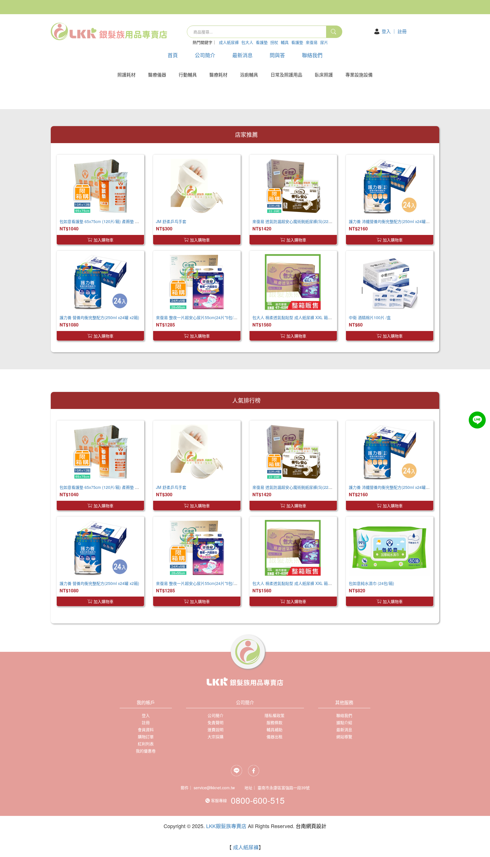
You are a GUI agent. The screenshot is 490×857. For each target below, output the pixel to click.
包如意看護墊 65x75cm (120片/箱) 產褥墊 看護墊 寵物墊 (110, 221)
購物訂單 (146, 736)
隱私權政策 (274, 715)
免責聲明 (215, 722)
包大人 (247, 42)
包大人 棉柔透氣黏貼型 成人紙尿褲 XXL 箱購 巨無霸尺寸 (302, 317)
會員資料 (146, 729)
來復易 (312, 42)
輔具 (285, 42)
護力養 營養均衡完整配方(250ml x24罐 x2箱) (99, 317)
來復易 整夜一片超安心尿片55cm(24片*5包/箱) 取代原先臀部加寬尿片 (218, 317)
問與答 (277, 55)
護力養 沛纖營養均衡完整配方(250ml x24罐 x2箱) (392, 221)
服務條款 (274, 722)
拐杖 (274, 42)
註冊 (402, 31)
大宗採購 (215, 736)
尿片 (324, 42)
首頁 (173, 55)
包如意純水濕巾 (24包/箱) (371, 583)
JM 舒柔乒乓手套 (171, 221)
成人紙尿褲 (229, 42)
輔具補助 (274, 729)
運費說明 (215, 729)
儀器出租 (274, 736)
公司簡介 (205, 55)
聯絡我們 (312, 55)
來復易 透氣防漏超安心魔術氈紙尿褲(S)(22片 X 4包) (298, 221)
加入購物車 (103, 240)
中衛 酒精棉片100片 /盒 (370, 317)
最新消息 (242, 55)
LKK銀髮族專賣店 (226, 826)
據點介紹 (344, 722)
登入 (386, 31)
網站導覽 (344, 736)
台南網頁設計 (311, 826)
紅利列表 (146, 743)
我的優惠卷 (146, 751)
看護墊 (262, 42)
